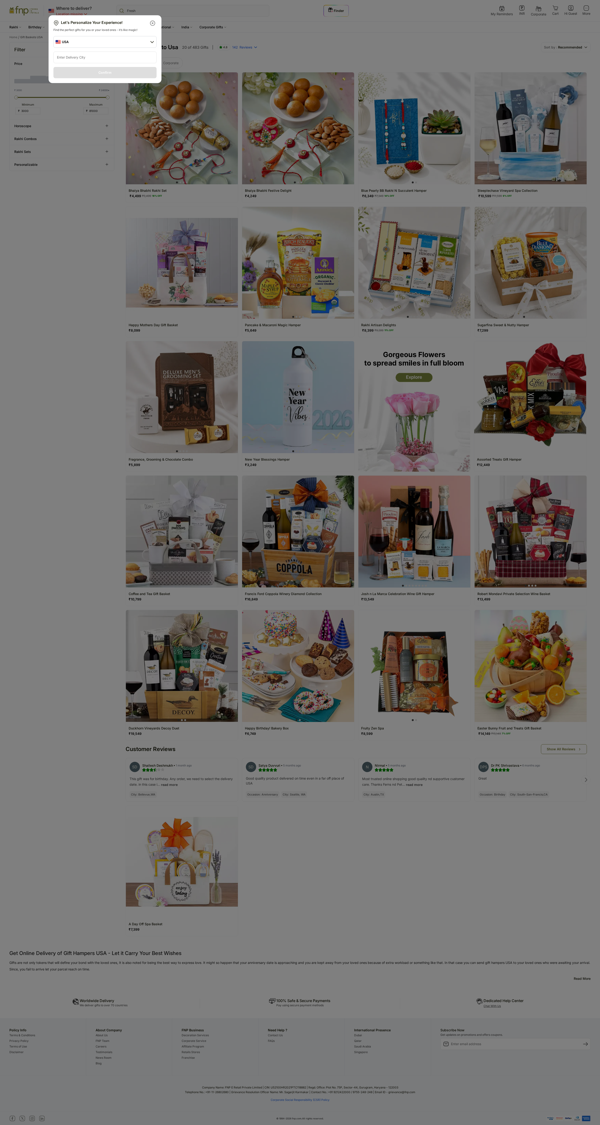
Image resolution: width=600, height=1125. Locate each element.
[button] (153, 23)
